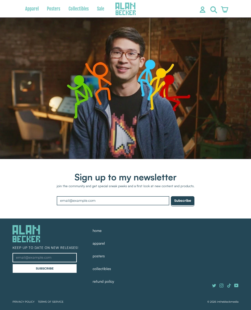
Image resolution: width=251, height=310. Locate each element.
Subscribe (45, 268)
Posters (53, 9)
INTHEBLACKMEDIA (228, 301)
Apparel (32, 9)
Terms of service (50, 301)
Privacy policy (23, 301)
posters (99, 256)
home (97, 230)
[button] (213, 9)
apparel (99, 243)
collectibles (102, 268)
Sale (100, 9)
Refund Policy (103, 281)
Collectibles (79, 9)
